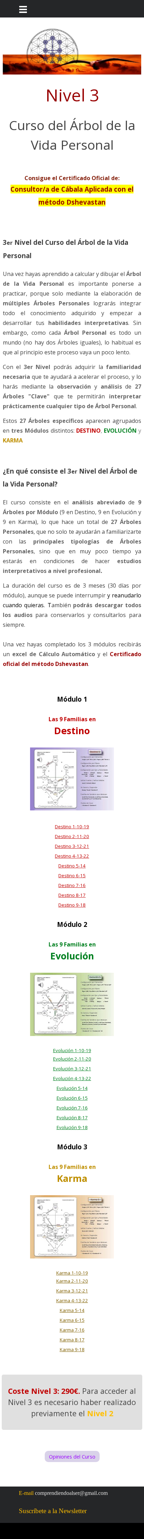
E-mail (26, 1493)
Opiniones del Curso (72, 1456)
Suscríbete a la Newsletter (53, 1511)
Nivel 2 (100, 1413)
